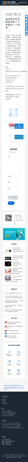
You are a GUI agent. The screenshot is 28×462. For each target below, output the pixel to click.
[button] (25, 3)
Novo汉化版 (16, 262)
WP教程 (10, 13)
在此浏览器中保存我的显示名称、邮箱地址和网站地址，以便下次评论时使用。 (13, 198)
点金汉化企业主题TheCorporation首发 (12, 336)
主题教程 (15, 13)
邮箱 (9, 182)
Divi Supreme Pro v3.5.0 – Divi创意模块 (11, 426)
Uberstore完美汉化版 (17, 277)
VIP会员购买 (5, 403)
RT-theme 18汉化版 (18, 256)
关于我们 (4, 400)
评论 (9, 156)
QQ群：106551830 (6, 444)
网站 (9, 188)
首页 (6, 13)
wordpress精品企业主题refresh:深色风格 (11, 424)
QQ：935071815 (6, 439)
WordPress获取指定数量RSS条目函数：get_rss (13, 427)
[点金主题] (10, 2)
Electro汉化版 (16, 248)
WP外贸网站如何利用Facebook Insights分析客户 (14, 388)
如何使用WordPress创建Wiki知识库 (15, 327)
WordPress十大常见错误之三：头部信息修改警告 (15, 323)
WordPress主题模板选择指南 (8, 412)
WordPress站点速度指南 (7, 415)
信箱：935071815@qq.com (8, 441)
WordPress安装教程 (6, 411)
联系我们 (4, 402)
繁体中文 (21, 2)
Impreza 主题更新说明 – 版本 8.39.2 (13, 293)
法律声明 (4, 398)
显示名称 (10, 176)
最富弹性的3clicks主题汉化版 (18, 269)
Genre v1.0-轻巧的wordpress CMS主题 (11, 423)
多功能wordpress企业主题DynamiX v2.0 (13, 385)
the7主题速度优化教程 (12, 330)
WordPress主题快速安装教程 (8, 414)
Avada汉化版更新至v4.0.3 (13, 333)
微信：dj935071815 (6, 442)
